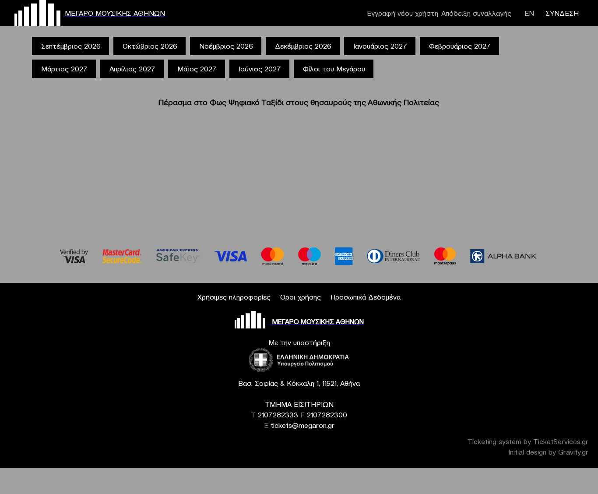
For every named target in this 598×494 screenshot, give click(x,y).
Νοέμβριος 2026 (226, 46)
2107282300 (327, 414)
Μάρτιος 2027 (64, 68)
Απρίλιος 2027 (132, 68)
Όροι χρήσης (300, 297)
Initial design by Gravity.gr (548, 452)
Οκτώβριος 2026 (150, 46)
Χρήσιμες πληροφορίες (234, 297)
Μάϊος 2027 (197, 68)
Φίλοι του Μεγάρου (334, 68)
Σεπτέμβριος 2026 (71, 46)
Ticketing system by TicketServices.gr (528, 441)
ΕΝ (529, 13)
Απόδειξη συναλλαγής (476, 13)
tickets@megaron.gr (302, 425)
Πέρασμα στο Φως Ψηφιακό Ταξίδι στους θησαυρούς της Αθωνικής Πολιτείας (298, 102)
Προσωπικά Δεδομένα (366, 297)
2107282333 (278, 414)
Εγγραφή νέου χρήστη (402, 13)
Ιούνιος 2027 (260, 68)
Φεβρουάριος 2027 (460, 46)
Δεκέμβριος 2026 (303, 46)
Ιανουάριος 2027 (380, 46)
